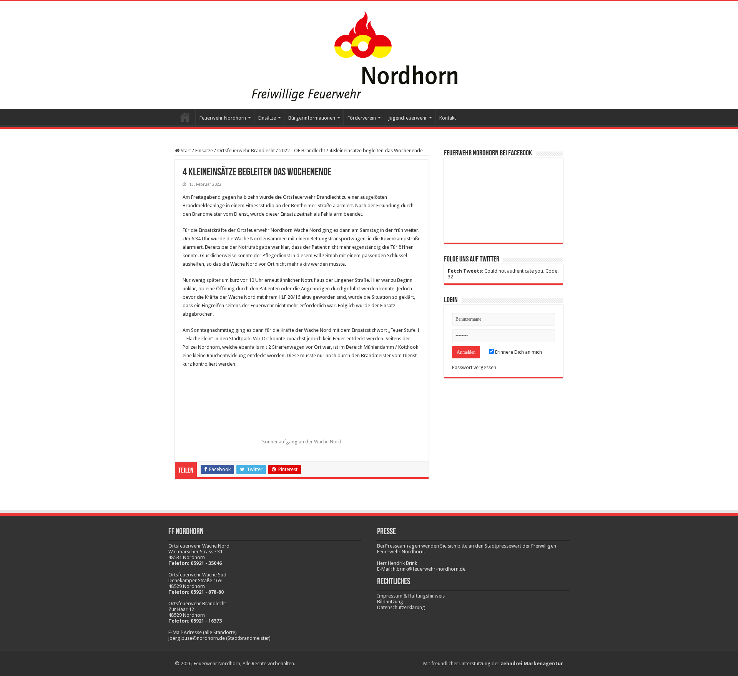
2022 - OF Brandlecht (302, 150)
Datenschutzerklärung (401, 607)
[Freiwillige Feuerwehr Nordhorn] (327, 53)
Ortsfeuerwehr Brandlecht (246, 150)
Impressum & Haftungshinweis (411, 596)
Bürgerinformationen (311, 118)
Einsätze (204, 150)
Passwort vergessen (474, 367)
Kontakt (447, 118)
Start (185, 117)
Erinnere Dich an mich (518, 352)
